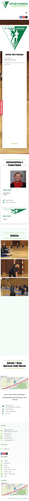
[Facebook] (21, 17)
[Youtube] (23, 17)
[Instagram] (26, 17)
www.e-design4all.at (22, 498)
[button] (26, 12)
